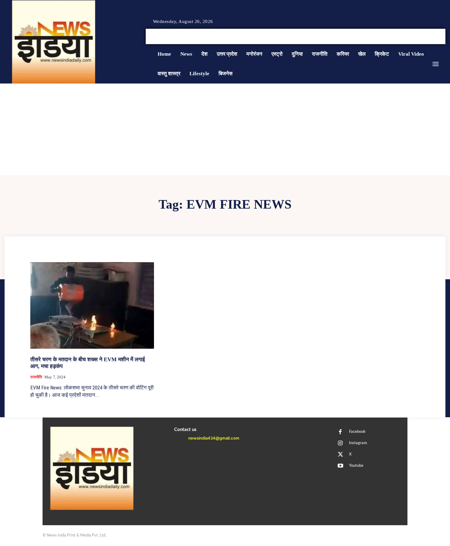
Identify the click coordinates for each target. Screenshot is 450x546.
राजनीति (36, 377)
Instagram (358, 443)
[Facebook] (421, 36)
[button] (399, 36)
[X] (435, 36)
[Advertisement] (225, 129)
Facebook (357, 432)
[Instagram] (428, 36)
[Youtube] (443, 36)
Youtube (356, 466)
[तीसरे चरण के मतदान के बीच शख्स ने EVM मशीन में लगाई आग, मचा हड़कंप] (92, 305)
